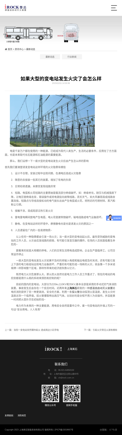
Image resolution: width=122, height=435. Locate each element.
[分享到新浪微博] (110, 429)
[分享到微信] (113, 429)
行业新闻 (72, 56)
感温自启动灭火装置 (101, 288)
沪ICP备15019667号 (64, 430)
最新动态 (30, 49)
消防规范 (22, 415)
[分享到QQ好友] (116, 429)
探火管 (76, 292)
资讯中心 (19, 49)
